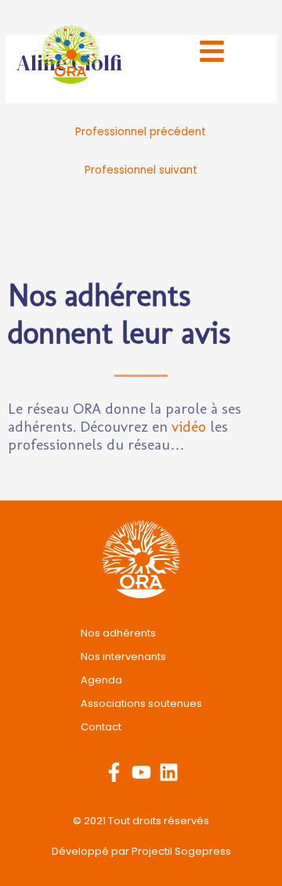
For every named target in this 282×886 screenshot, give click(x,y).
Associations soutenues (141, 703)
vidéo (189, 427)
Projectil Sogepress (181, 851)
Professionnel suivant (141, 170)
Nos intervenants (123, 656)
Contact (101, 726)
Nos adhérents (118, 633)
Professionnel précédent (140, 131)
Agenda (101, 680)
